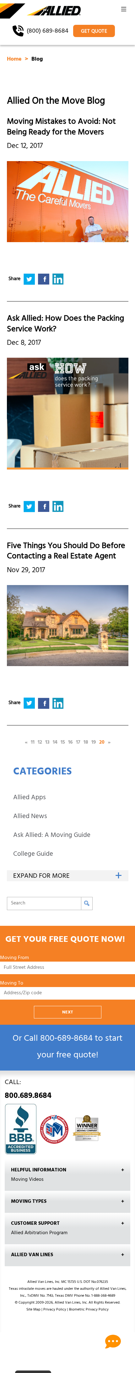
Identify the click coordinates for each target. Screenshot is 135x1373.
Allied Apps (29, 798)
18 (86, 742)
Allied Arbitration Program (39, 1233)
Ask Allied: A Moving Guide (51, 836)
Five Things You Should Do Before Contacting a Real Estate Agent (66, 552)
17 (78, 742)
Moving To (11, 983)
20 (102, 742)
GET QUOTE (94, 31)
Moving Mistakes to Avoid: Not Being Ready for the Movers (61, 128)
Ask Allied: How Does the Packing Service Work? (65, 325)
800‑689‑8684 (66, 1039)
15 (63, 742)
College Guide (33, 855)
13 (47, 742)
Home (15, 59)
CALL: (28, 1090)
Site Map (33, 1309)
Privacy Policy (54, 1309)
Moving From (14, 958)
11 (33, 742)
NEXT (67, 1012)
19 (93, 742)
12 (40, 742)
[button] (123, 11)
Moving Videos (27, 1180)
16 (70, 742)
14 (55, 742)
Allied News (30, 817)
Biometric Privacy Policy (89, 1309)
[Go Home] (40, 11)
